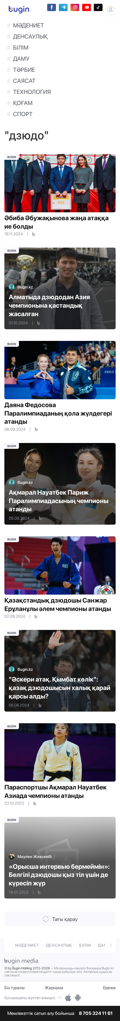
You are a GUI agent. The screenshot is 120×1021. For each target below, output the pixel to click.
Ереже (109, 988)
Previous (9, 945)
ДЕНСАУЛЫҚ (30, 36)
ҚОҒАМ (23, 102)
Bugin (11, 157)
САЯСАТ (24, 80)
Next (111, 945)
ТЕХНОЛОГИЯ (32, 91)
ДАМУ (21, 58)
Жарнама (54, 988)
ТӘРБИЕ (24, 69)
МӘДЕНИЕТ (28, 25)
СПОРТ (23, 114)
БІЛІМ (21, 47)
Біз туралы (14, 988)
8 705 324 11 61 (96, 1013)
